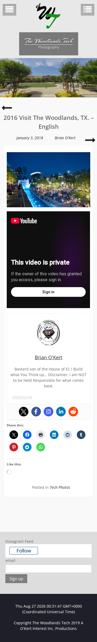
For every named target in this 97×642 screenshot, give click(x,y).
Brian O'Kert (65, 137)
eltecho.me (22, 397)
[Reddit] (73, 411)
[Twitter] (24, 411)
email (10, 560)
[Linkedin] (61, 411)
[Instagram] (48, 411)
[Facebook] (36, 411)
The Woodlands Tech (49, 41)
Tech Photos (60, 487)
